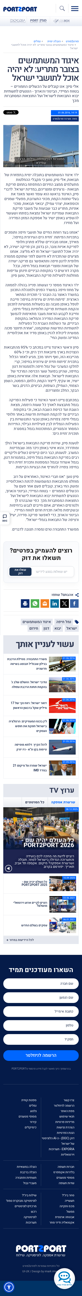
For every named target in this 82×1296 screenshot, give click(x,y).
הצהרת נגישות (65, 1127)
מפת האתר (67, 1111)
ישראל (71, 628)
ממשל (70, 1211)
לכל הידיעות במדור (21, 940)
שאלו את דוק (20, 572)
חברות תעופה (66, 1167)
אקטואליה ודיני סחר (61, 1222)
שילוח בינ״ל (29, 1195)
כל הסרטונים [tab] (34, 802)
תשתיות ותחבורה (26, 1177)
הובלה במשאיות (27, 1167)
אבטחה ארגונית (64, 1217)
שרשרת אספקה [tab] (63, 802)
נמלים (37, 41)
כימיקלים (31, 1127)
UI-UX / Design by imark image (41, 1271)
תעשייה (69, 1200)
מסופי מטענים (28, 1116)
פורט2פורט (72, 41)
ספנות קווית (29, 1100)
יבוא (57, 628)
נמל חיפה (63, 622)
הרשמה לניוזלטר (41, 1055)
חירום (33, 628)
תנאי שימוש (66, 1116)
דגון (46, 628)
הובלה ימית (54, 41)
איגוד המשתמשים (37, 622)
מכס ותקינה (66, 1206)
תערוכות (31, 1222)
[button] (9, 1287)
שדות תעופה (66, 1183)
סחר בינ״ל (68, 1195)
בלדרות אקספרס (63, 1172)
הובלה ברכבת (28, 1172)
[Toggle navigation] (76, 8)
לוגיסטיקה (30, 1217)
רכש (34, 1211)
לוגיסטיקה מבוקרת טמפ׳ (21, 1200)
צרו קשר (69, 1100)
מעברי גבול (30, 1183)
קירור (33, 1122)
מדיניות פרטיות (64, 1122)
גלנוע (33, 1111)
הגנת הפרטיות (65, 1133)
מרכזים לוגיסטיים (26, 1206)
